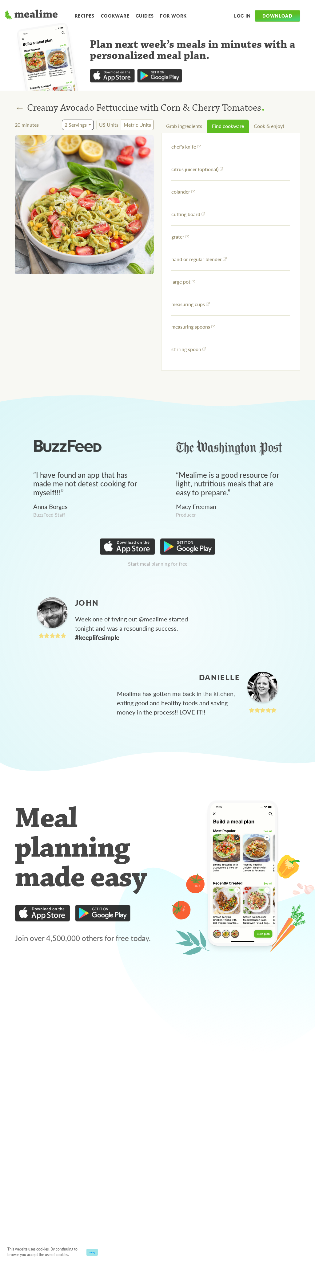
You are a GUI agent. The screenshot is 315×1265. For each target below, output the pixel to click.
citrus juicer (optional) (194, 169)
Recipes (85, 16)
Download (277, 16)
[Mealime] (31, 15)
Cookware (115, 16)
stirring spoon (186, 349)
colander (180, 191)
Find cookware (228, 125)
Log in (242, 16)
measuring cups (188, 304)
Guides (145, 16)
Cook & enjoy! (269, 125)
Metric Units (137, 124)
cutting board (185, 214)
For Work (173, 16)
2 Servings (76, 124)
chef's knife (183, 146)
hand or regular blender (196, 259)
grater (177, 236)
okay (92, 1252)
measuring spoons (190, 326)
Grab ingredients (184, 125)
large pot (180, 281)
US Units (108, 124)
